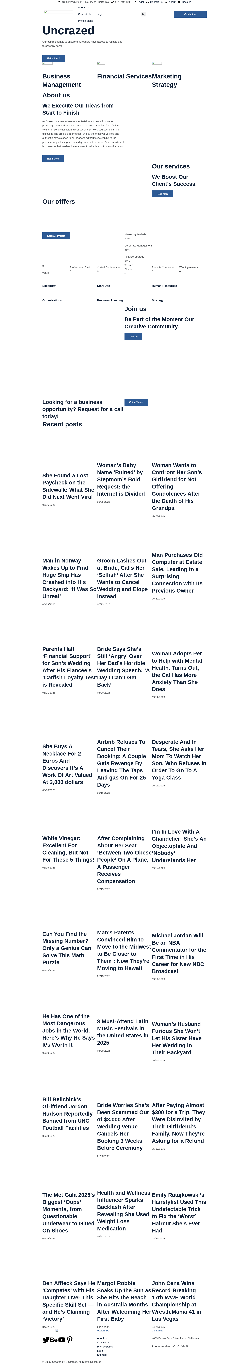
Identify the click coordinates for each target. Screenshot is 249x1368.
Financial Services (124, 76)
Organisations (52, 300)
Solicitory (49, 285)
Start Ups (103, 285)
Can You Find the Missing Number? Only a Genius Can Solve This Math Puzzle (66, 948)
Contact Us (84, 14)
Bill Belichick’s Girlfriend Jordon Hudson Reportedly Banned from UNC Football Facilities (67, 1113)
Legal (100, 14)
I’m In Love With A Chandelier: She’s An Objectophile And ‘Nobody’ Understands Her (179, 845)
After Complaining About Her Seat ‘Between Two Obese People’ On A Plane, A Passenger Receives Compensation (124, 859)
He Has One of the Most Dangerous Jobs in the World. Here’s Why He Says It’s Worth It (68, 1030)
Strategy (157, 300)
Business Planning (110, 300)
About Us (83, 7)
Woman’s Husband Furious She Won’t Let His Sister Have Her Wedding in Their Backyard (177, 1038)
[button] (143, 14)
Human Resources (164, 285)
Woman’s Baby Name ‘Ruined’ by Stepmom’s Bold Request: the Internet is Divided (121, 479)
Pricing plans (85, 20)
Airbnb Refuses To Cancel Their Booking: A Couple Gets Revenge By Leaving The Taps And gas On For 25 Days (121, 763)
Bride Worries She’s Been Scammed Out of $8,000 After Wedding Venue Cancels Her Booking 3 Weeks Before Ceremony (123, 1126)
